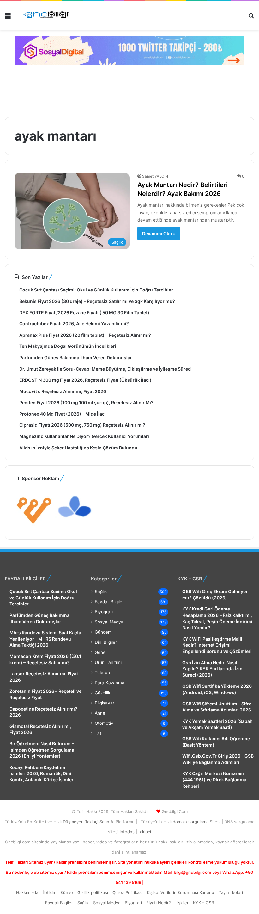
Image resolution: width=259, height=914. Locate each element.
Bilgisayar (104, 702)
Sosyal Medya (109, 621)
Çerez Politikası (127, 892)
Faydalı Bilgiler (109, 601)
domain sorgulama (191, 821)
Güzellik (102, 692)
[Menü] (8, 18)
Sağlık (101, 591)
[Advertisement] (118, 90)
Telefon (102, 672)
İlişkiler (182, 902)
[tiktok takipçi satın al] (129, 50)
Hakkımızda (27, 892)
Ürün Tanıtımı (108, 662)
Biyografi (104, 611)
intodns (128, 831)
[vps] (75, 526)
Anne (100, 713)
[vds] (34, 526)
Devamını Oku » (159, 233)
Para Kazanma (109, 682)
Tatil (99, 733)
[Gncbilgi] (48, 15)
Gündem (103, 632)
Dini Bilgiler (106, 642)
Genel (100, 652)
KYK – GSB (203, 902)
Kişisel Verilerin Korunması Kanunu (180, 892)
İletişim (49, 892)
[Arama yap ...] (251, 18)
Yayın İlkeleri (231, 892)
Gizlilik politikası (92, 892)
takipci (144, 831)
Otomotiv (104, 723)
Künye (67, 892)
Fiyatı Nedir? (158, 902)
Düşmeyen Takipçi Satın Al (89, 821)
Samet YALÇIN (155, 176)
